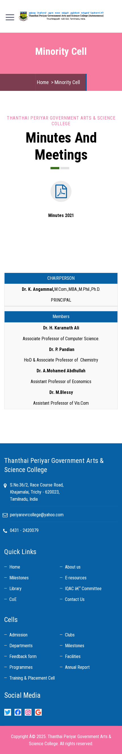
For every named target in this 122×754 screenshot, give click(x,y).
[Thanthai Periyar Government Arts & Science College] (61, 16)
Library (15, 588)
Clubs (70, 635)
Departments (21, 645)
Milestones (19, 577)
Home (43, 82)
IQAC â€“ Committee (83, 588)
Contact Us (75, 599)
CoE (12, 599)
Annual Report (77, 667)
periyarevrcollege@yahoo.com (37, 514)
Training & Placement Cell (32, 678)
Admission (18, 635)
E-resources (76, 577)
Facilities (73, 656)
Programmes (21, 667)
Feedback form (23, 656)
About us (73, 567)
